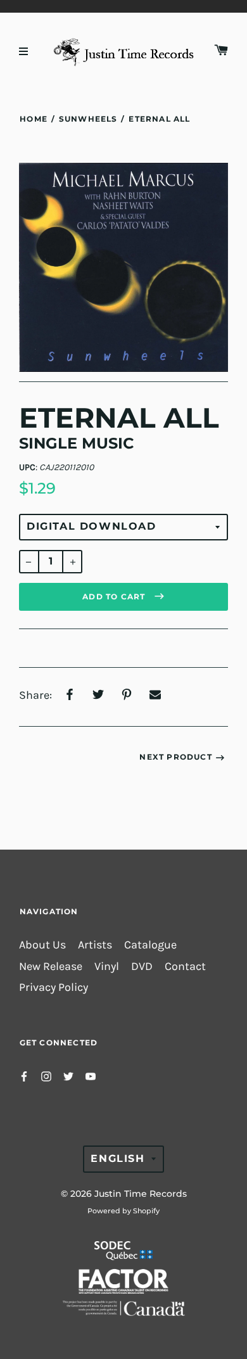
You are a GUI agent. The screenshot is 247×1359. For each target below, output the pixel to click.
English (117, 1158)
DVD (142, 966)
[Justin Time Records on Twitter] (68, 1075)
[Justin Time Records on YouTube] (91, 1075)
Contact (185, 966)
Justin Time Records (140, 1193)
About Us (42, 945)
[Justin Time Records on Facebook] (24, 1075)
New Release (50, 966)
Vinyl (106, 966)
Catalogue (150, 945)
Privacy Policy (53, 987)
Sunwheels (88, 119)
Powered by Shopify (123, 1210)
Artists (95, 945)
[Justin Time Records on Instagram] (46, 1075)
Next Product (175, 757)
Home (34, 119)
